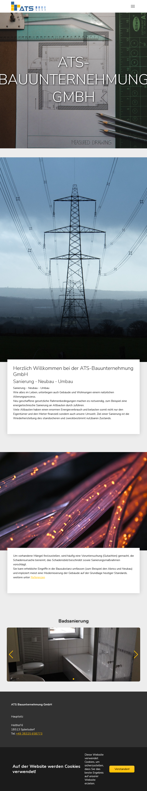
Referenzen (38, 577)
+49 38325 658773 (29, 734)
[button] (136, 654)
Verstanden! (122, 769)
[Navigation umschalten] (133, 6)
